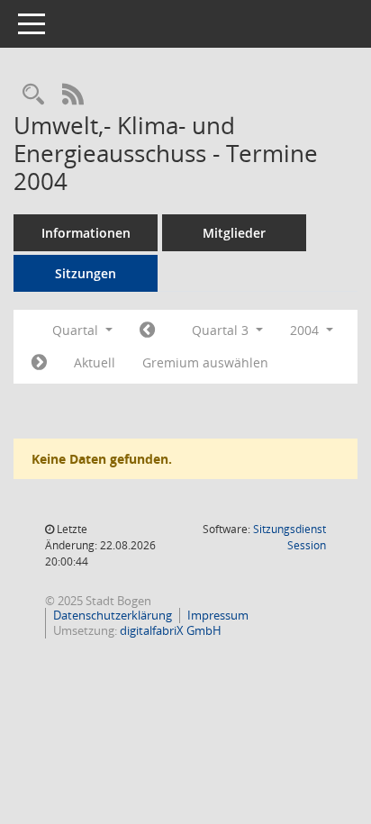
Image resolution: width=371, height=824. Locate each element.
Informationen (86, 232)
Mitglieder (234, 232)
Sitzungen (85, 273)
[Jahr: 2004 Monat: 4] (147, 330)
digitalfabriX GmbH (171, 630)
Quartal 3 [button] (222, 330)
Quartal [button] (77, 330)
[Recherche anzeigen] (33, 95)
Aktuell (94, 362)
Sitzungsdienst (289, 537)
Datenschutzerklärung (112, 615)
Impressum (218, 615)
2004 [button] (306, 330)
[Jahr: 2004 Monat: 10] (39, 363)
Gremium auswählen (205, 362)
